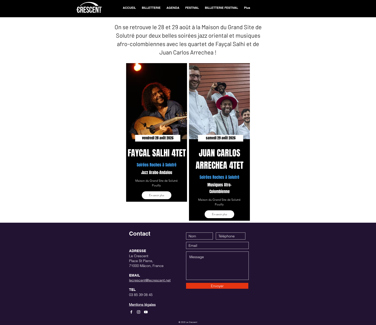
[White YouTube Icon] (146, 312)
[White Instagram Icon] (138, 312)
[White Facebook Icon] (131, 312)
